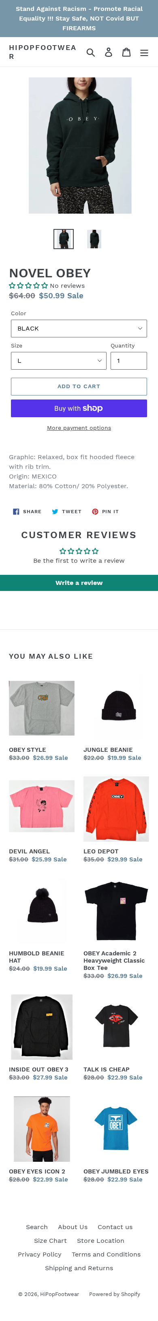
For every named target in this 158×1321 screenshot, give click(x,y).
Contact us (115, 1227)
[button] (28, 285)
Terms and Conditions (106, 1254)
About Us (73, 1227)
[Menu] (144, 52)
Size (16, 345)
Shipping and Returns (79, 1268)
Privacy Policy (40, 1254)
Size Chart (50, 1240)
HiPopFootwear (43, 51)
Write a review (79, 583)
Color (18, 313)
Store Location (100, 1240)
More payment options (79, 427)
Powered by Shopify (114, 1294)
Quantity (123, 345)
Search (37, 1227)
